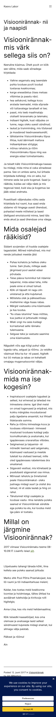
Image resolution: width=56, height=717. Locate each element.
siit (32, 550)
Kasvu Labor (11, 6)
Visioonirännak (36, 672)
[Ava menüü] (50, 6)
